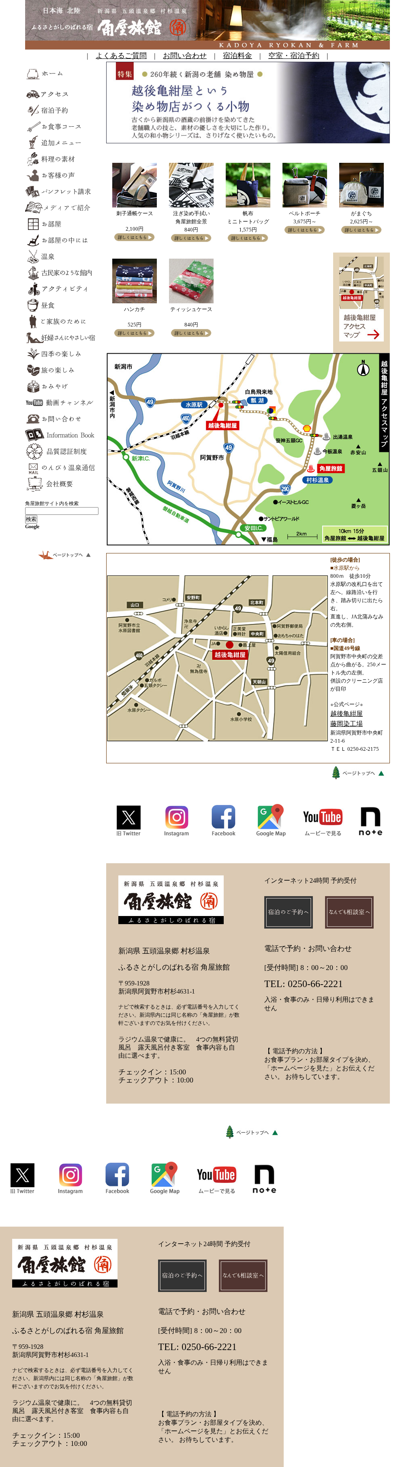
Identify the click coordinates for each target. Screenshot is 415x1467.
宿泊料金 (237, 56)
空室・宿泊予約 (293, 56)
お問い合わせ (185, 56)
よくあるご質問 (121, 56)
